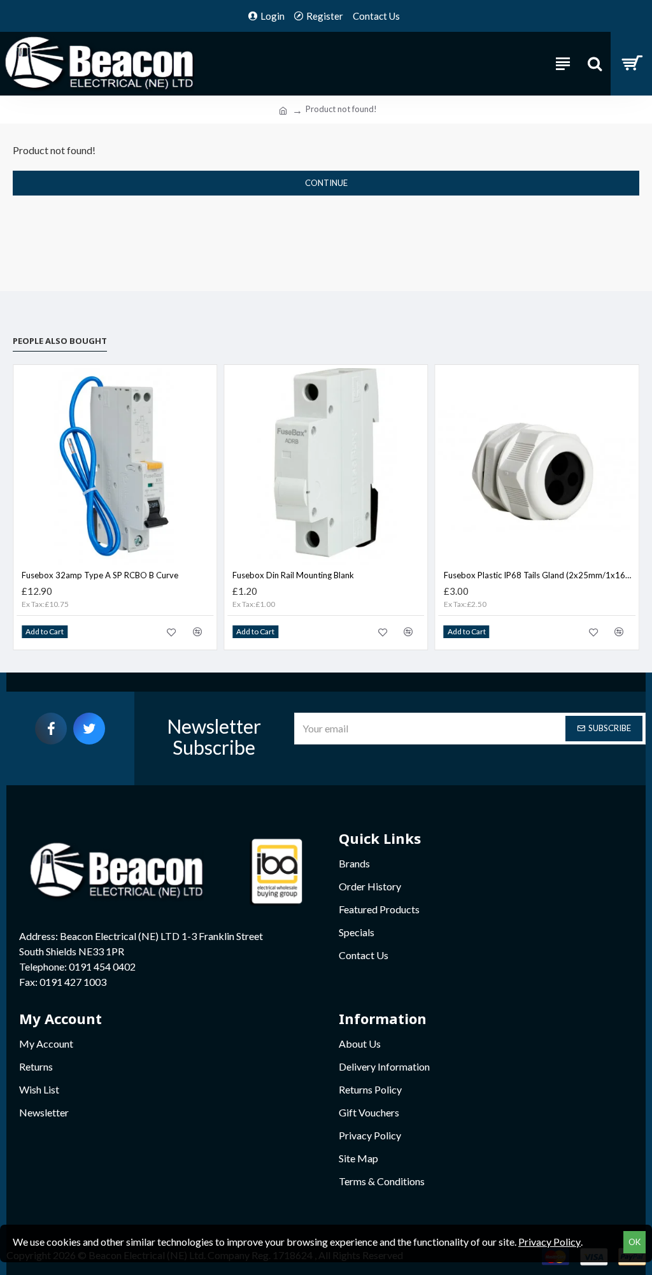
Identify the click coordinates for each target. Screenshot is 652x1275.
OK (634, 1242)
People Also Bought (60, 340)
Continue (326, 183)
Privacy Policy (549, 1242)
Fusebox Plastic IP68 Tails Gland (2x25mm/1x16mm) (539, 575)
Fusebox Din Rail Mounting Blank (293, 575)
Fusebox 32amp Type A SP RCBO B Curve (100, 575)
